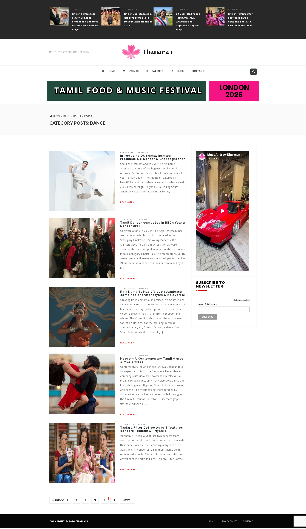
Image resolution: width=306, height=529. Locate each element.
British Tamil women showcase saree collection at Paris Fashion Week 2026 (211, 20)
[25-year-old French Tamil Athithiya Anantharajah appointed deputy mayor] (133, 16)
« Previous (60, 500)
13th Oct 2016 (127, 355)
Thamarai (142, 152)
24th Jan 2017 (127, 219)
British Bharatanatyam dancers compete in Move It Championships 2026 (109, 20)
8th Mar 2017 (127, 152)
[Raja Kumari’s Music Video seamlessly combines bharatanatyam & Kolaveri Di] (82, 317)
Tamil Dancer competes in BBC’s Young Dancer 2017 (152, 224)
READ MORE (126, 202)
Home (56, 116)
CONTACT (197, 71)
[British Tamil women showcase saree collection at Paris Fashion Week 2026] (186, 16)
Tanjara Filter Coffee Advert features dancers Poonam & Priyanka (151, 429)
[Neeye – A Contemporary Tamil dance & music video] (82, 384)
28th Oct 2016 (127, 288)
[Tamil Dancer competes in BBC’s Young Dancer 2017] (82, 248)
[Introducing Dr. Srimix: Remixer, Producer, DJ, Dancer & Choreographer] (82, 181)
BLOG (180, 71)
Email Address (207, 304)
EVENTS (133, 71)
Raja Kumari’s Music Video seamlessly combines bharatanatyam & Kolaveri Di (152, 293)
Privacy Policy (228, 521)
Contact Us (250, 521)
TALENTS (157, 71)
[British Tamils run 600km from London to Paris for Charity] (237, 18)
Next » (127, 500)
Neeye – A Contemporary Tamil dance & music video (151, 360)
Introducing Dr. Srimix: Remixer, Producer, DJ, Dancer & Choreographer (152, 157)
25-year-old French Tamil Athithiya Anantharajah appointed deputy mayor (159, 22)
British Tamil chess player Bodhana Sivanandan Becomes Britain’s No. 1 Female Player (56, 22)
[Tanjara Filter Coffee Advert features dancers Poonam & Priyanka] (82, 453)
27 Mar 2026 (153, 9)
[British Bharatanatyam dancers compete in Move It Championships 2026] (81, 16)
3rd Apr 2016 (127, 424)
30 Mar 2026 (101, 9)
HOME (111, 71)
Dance (77, 116)
